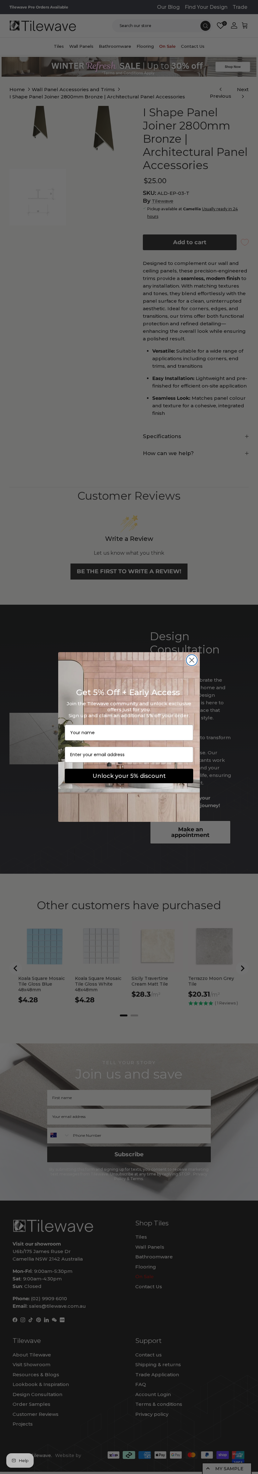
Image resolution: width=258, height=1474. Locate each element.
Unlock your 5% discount (129, 776)
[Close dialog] (191, 660)
